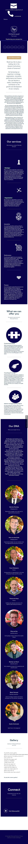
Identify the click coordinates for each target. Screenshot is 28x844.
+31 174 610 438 (17, 16)
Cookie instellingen (16, 837)
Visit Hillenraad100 (14, 57)
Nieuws (6, 19)
